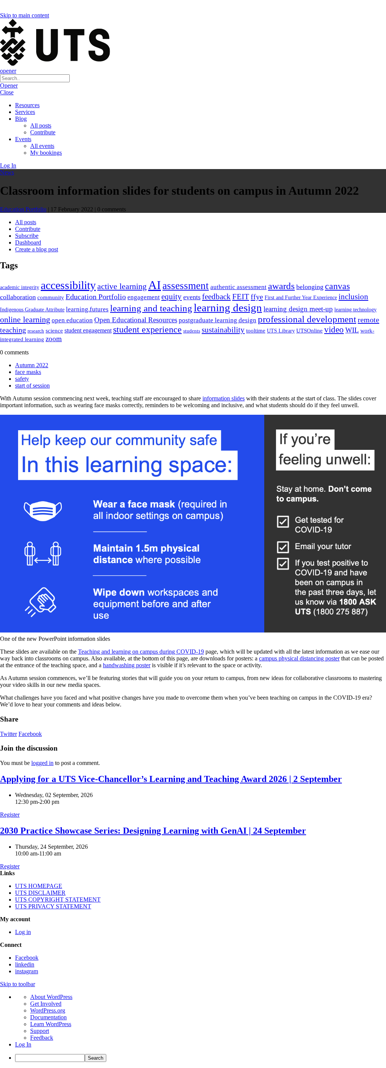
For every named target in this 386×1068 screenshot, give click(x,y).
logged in (42, 763)
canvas (337, 286)
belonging (309, 287)
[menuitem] (200, 1058)
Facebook (30, 734)
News (7, 172)
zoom (54, 339)
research (36, 331)
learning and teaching (151, 308)
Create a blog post (36, 249)
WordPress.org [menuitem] (47, 1010)
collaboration (18, 297)
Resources (27, 105)
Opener (9, 85)
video (334, 329)
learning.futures (87, 309)
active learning (122, 286)
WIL (352, 330)
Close (7, 92)
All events (42, 146)
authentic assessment (238, 287)
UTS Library (281, 331)
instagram (26, 971)
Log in (23, 932)
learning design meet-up (298, 309)
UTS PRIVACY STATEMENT (53, 906)
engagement (143, 297)
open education (72, 320)
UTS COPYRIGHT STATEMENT (58, 899)
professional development (307, 319)
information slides (223, 398)
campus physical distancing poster (299, 658)
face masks (28, 372)
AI (154, 285)
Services (25, 112)
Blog (21, 118)
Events (23, 139)
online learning (25, 319)
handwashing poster (126, 665)
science (54, 330)
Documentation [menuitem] (48, 1017)
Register (10, 814)
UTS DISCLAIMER (40, 892)
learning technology (355, 309)
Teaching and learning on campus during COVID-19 (141, 651)
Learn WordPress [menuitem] (50, 1024)
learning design (228, 308)
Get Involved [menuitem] (45, 1003)
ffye (257, 296)
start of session (32, 385)
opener (8, 71)
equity (171, 296)
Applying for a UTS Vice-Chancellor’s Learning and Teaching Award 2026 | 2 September (171, 779)
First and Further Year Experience (301, 297)
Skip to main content (24, 15)
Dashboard (28, 242)
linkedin (24, 964)
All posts (40, 125)
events (192, 297)
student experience (147, 329)
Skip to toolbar (17, 984)
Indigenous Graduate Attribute (32, 309)
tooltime (255, 331)
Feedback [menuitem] (41, 1037)
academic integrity (19, 287)
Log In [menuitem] (23, 1044)
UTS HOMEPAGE (38, 886)
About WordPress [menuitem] (51, 997)
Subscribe (26, 235)
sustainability (223, 330)
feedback (216, 296)
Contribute (42, 132)
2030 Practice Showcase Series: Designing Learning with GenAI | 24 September (153, 831)
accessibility (68, 285)
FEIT (240, 296)
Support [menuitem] (39, 1031)
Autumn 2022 (31, 365)
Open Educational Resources (135, 320)
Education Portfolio (23, 209)
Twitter (8, 734)
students (191, 331)
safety (22, 378)
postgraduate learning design (217, 320)
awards (281, 286)
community (50, 297)
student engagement (88, 330)
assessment (185, 285)
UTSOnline (309, 330)
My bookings (46, 152)
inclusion (353, 296)
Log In (8, 165)
